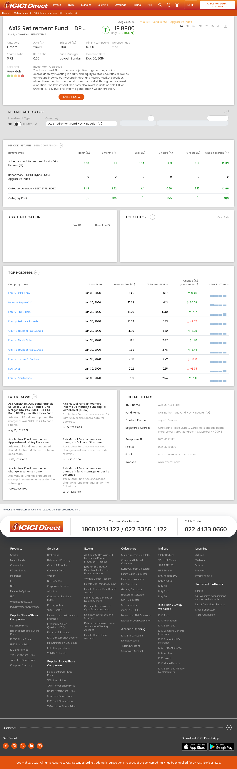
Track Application (205, 614)
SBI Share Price (19, 625)
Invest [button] (57, 4)
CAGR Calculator (130, 610)
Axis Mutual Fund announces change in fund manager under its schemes (86, 471)
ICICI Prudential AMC (170, 647)
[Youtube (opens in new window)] (40, 746)
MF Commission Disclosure (62, 642)
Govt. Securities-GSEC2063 (25, 350)
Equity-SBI (14, 369)
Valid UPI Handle (56, 652)
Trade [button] (71, 4)
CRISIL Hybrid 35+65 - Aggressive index (167, 22)
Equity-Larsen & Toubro (23, 359)
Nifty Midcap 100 (167, 575)
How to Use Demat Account (100, 583)
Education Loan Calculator (136, 620)
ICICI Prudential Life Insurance (169, 641)
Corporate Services (58, 586)
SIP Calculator (129, 604)
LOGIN (190, 5)
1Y (207, 26)
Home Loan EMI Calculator (136, 615)
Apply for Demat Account (217, 5)
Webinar (200, 560)
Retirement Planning (59, 560)
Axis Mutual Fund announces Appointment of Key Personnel (28, 441)
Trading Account (130, 645)
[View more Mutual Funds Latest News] (34, 396)
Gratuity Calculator (131, 589)
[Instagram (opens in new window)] (14, 746)
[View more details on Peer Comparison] (61, 145)
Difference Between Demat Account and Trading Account (99, 626)
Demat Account (130, 640)
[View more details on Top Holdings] (36, 272)
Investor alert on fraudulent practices (62, 617)
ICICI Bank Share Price (60, 701)
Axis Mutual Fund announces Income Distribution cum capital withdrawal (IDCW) (84, 406)
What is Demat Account (97, 578)
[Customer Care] (168, 5)
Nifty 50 (162, 596)
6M (200, 26)
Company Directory (21, 665)
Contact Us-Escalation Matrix (59, 598)
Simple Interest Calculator (135, 554)
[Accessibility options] (177, 5)
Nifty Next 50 (165, 580)
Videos (199, 565)
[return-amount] (226, 111)
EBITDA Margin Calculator (135, 568)
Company (51, 118)
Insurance (15, 575)
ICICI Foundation (167, 620)
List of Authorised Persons (210, 604)
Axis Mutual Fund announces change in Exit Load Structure (82, 441)
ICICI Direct (164, 658)
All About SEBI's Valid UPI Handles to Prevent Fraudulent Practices (98, 558)
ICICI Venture (165, 652)
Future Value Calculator (134, 573)
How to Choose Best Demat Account (100, 591)
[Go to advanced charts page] (225, 26)
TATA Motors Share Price (61, 706)
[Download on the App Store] (195, 747)
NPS (12, 586)
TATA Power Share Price (61, 685)
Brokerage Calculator (133, 594)
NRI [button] (150, 4)
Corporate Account (132, 650)
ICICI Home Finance (169, 663)
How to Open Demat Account (95, 637)
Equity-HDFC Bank (19, 312)
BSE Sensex (165, 570)
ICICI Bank (164, 615)
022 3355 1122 (146, 529)
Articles (199, 554)
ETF (12, 580)
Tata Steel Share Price (23, 660)
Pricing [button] (137, 4)
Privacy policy (55, 604)
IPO (12, 596)
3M (194, 26)
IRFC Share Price (19, 644)
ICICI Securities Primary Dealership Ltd (171, 670)
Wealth (51, 575)
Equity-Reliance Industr (23, 321)
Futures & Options (20, 591)
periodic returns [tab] (19, 145)
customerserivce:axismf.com (177, 454)
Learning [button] (103, 4)
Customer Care (55, 570)
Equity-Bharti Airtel (20, 340)
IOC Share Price (19, 649)
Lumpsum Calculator (132, 579)
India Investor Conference (25, 606)
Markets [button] (86, 4)
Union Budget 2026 (21, 601)
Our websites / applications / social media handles (210, 597)
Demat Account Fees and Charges (98, 616)
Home (5, 12)
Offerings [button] (120, 4)
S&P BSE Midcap (167, 560)
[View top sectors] (152, 217)
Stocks (14, 554)
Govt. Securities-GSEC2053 (25, 331)
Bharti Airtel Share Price (61, 690)
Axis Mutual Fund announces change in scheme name (27, 470)
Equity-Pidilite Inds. (20, 378)
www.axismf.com (169, 462)
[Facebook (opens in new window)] (6, 746)
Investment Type (19, 118)
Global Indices (166, 554)
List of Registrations (58, 647)
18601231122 (100, 529)
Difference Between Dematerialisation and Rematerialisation (96, 570)
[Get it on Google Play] (221, 747)
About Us (52, 591)
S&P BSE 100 (165, 565)
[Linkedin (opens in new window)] (31, 746)
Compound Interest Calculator (132, 562)
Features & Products (58, 632)
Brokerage (53, 554)
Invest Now (71, 97)
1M (187, 26)
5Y (212, 26)
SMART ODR (54, 610)
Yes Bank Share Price (22, 654)
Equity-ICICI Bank (19, 293)
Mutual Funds (21, 12)
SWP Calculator (130, 599)
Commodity (16, 565)
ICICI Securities (166, 625)
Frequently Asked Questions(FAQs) (57, 625)
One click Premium (57, 565)
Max (219, 26)
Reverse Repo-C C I (20, 302)
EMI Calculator (129, 584)
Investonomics (203, 575)
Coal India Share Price (60, 695)
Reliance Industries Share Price (24, 632)
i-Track (199, 590)
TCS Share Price (56, 680)
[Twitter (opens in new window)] (23, 746)
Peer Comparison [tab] (46, 145)
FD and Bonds (18, 570)
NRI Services (54, 580)
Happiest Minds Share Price (60, 673)
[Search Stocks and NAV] (160, 5)
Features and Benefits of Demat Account (98, 599)
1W (181, 26)
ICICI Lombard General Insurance (171, 632)
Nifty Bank (164, 591)
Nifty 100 (163, 586)
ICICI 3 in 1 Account (132, 635)
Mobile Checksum (205, 609)
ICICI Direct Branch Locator (62, 637)
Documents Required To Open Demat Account (97, 608)
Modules (200, 570)
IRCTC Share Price (20, 639)
